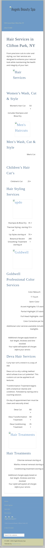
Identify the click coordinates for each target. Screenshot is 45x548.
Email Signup (8, 505)
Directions (7, 513)
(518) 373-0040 (8, 28)
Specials (7, 509)
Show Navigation (35, 19)
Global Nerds (16, 544)
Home (6, 501)
